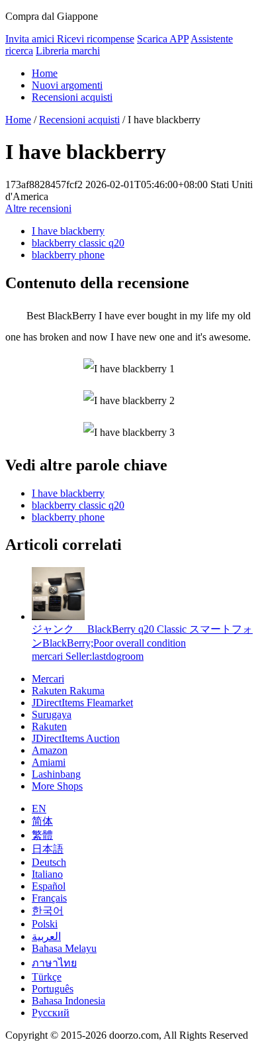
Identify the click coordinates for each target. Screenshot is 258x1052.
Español (48, 886)
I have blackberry (68, 231)
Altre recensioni (38, 208)
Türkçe (47, 976)
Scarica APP (163, 38)
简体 (42, 821)
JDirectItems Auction (76, 738)
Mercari (48, 678)
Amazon (49, 750)
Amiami (48, 762)
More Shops (57, 786)
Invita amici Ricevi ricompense (69, 38)
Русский (50, 1012)
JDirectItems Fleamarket (82, 702)
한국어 (48, 910)
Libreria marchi (68, 50)
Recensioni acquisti (72, 97)
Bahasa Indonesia (68, 1000)
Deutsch (49, 862)
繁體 (42, 835)
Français (49, 898)
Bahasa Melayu (64, 948)
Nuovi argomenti (67, 85)
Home (45, 73)
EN (39, 808)
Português (52, 988)
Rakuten (49, 726)
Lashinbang (56, 774)
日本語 (48, 849)
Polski (45, 923)
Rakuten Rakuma (68, 690)
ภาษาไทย (54, 963)
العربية (46, 936)
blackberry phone (68, 254)
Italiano (47, 874)
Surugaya (51, 714)
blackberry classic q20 (78, 242)
